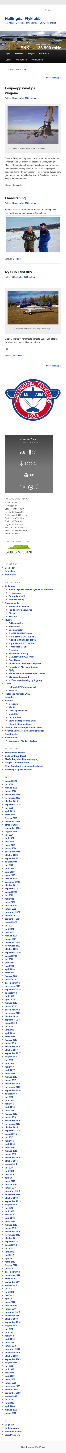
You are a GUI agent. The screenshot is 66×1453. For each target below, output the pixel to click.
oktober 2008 (11, 1389)
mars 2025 (10, 814)
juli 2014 (9, 1167)
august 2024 (11, 831)
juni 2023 (9, 868)
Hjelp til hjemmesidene (20, 723)
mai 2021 (9, 932)
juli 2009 (9, 1365)
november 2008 (12, 1386)
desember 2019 (12, 982)
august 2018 (11, 1022)
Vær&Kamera (37, 59)
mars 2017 (10, 1073)
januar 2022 (10, 908)
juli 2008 (9, 1399)
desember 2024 (12, 821)
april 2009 (10, 1375)
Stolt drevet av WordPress (33, 1447)
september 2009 (13, 1359)
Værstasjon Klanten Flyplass (23, 740)
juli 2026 (9, 784)
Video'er (13, 690)
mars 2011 (10, 1302)
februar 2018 (11, 1039)
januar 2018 (10, 1043)
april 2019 (10, 999)
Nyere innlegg (53, 77)
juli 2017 (9, 1060)
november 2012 (12, 1234)
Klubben (9, 700)
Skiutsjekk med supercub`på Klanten (27, 673)
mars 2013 (10, 1221)
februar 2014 (11, 1184)
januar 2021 (10, 938)
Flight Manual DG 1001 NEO (22, 636)
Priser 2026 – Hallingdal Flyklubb (25, 663)
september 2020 (13, 952)
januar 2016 (10, 1117)
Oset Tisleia (14, 660)
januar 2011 (10, 1308)
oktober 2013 (11, 1197)
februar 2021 (11, 935)
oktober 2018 (11, 1016)
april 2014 (10, 1177)
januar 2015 (10, 1154)
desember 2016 (12, 1083)
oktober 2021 (11, 915)
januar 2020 (10, 979)
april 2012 (10, 1258)
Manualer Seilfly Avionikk (21, 656)
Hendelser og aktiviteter (20, 609)
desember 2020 (12, 942)
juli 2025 (9, 807)
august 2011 (11, 1285)
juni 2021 (9, 928)
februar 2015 (11, 1150)
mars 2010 (10, 1342)
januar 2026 (10, 791)
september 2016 (13, 1090)
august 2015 (11, 1133)
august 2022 (11, 891)
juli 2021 (9, 925)
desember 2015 (12, 1120)
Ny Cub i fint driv (18, 271)
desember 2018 (12, 1009)
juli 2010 (9, 1328)
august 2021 (11, 922)
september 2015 (13, 1130)
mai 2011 (9, 1295)
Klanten (12, 707)
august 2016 (11, 1093)
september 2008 (13, 1392)
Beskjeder (17, 184)
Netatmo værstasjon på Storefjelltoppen (24, 730)
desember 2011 (12, 1271)
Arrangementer (12, 602)
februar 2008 (11, 1409)
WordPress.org (12, 1434)
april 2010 (10, 1338)
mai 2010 (9, 1335)
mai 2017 (9, 1066)
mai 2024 (9, 841)
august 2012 (11, 1244)
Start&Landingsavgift (19, 676)
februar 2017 (11, 1076)
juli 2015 (9, 1137)
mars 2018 (10, 1036)
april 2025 (10, 811)
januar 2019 (10, 1006)
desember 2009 (12, 1349)
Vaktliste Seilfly (16, 599)
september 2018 (13, 1019)
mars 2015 (10, 1147)
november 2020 (12, 945)
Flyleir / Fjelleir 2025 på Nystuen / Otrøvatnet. (31, 589)
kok (24, 69)
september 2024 (13, 828)
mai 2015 (9, 1140)
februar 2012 (11, 1265)
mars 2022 (10, 902)
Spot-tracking (11, 733)
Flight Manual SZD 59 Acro (22, 643)
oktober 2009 (11, 1355)
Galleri (9, 59)
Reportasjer (10, 574)
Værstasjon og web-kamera (18, 769)
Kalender (9, 697)
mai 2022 (9, 898)
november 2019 (12, 986)
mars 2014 (10, 1180)
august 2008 (11, 1396)
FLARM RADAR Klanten (20, 633)
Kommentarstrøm (13, 1431)
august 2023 (11, 861)
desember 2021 (12, 912)
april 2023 (10, 871)
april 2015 (10, 1144)
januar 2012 (10, 1268)
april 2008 (10, 1406)
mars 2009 (10, 1379)
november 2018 (12, 1012)
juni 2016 (9, 1100)
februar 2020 (11, 975)
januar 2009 (10, 1382)
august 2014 (11, 1164)
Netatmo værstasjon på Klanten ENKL (23, 727)
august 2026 (11, 780)
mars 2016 (10, 1110)
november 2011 (12, 1275)
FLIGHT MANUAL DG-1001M (22, 639)
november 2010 (12, 1315)
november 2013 (12, 1194)
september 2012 (13, 1241)
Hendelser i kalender (19, 606)
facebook (13, 703)
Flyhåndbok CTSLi (18, 646)
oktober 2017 (11, 1049)
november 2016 (12, 1086)
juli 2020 (9, 959)
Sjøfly (11, 670)
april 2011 (10, 1298)
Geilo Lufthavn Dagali (15, 755)
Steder (12, 613)
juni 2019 (9, 996)
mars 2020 (10, 972)
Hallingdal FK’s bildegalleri (22, 687)
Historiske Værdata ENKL (17, 693)
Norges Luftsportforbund (17, 762)
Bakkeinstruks (16, 623)
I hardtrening (15, 198)
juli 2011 (9, 1288)
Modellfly (13, 713)
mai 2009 (9, 1372)
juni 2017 (9, 1063)
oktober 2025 (11, 801)
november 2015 (12, 1123)
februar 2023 (11, 878)
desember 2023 (12, 851)
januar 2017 (10, 1080)
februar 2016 (11, 1113)
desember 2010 (12, 1312)
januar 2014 (10, 1187)
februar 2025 (11, 818)
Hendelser (10, 571)
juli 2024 (9, 834)
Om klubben (21, 59)
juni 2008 (9, 1402)
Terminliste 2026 (17, 596)
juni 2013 (9, 1211)
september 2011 (13, 1281)
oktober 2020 (11, 948)
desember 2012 (12, 1231)
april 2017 (10, 1070)
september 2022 (13, 888)
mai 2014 (9, 1174)
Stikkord (13, 616)
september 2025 (13, 804)
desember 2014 (12, 1157)
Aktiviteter (19, 53)
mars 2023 (10, 875)
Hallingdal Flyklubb (23, 18)
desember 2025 (12, 794)
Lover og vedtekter (18, 710)
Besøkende (44, 53)
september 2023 (13, 858)
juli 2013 (9, 1207)
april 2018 (10, 1033)
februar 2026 (11, 787)
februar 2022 (11, 905)
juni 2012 (9, 1251)
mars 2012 (10, 1261)
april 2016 (10, 1106)
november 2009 (12, 1352)
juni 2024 (9, 838)
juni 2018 (9, 1029)
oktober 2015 (11, 1127)
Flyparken (13, 649)
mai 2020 (9, 965)
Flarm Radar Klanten (15, 752)
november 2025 (12, 797)
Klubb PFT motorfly (18, 653)
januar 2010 (10, 1345)
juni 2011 (9, 1291)
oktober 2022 (11, 885)
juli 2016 (9, 1096)
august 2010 (11, 1325)
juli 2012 (9, 1248)
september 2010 (13, 1322)
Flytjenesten (15, 592)
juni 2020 (9, 962)
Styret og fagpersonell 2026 (22, 720)
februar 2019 (11, 1002)
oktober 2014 (11, 1160)
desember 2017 (12, 1046)
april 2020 (10, 969)
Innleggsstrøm (12, 1427)
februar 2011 (11, 1305)
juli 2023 (9, 864)
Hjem (8, 53)
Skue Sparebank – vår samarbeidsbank (24, 765)
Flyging (31, 53)
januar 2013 (10, 1228)
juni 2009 (9, 1369)
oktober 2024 (11, 824)
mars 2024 (10, 844)
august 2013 (11, 1204)
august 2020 (11, 955)
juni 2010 (9, 1332)
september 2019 (13, 989)
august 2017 (11, 1056)
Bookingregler (16, 629)
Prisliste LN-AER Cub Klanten (23, 666)
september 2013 (13, 1201)
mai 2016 (9, 1103)
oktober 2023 (11, 854)
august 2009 (11, 1362)
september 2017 (13, 1053)
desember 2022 (12, 881)
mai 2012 (9, 1254)
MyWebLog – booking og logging (25, 680)
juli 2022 (9, 895)
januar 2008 (10, 1412)
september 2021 (13, 918)
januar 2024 (10, 848)
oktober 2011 (11, 1278)
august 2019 (11, 992)
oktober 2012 (11, 1238)
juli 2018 (9, 1026)
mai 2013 (9, 1214)
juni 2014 (9, 1170)
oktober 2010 (11, 1318)
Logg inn (9, 1424)
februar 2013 (11, 1224)
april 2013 (10, 1217)
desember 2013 (12, 1191)
